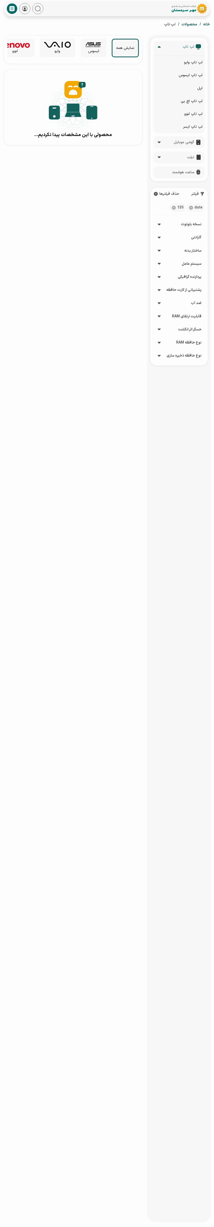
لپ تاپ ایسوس (191, 75)
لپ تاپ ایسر (193, 127)
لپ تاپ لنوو (193, 114)
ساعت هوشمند (183, 172)
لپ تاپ (188, 46)
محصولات (189, 24)
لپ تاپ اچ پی (192, 101)
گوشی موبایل (184, 142)
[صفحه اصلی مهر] (189, 8)
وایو (57, 51)
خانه (206, 24)
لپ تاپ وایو (193, 62)
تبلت (190, 157)
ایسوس (93, 51)
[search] (37, 8)
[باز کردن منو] (12, 8)
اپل (200, 88)
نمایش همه (125, 48)
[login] (24, 8)
